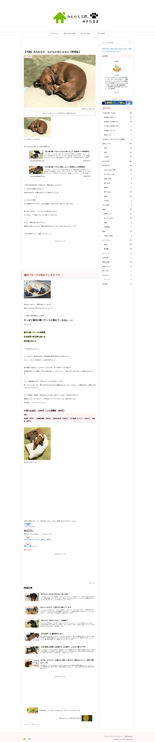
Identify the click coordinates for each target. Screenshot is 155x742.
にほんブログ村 (29, 526)
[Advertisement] (60, 45)
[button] (130, 43)
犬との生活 (28, 549)
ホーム (106, 736)
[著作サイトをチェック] (116, 92)
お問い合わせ (128, 736)
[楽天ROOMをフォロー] (118, 92)
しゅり (117, 75)
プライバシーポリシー (116, 736)
